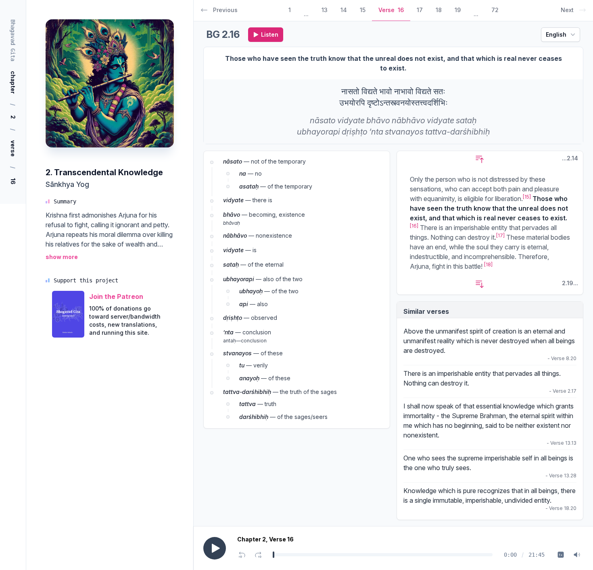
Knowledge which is (433, 491)
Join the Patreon (116, 296)
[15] (527, 197)
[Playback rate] (561, 555)
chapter (13, 82)
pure (469, 491)
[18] (488, 264)
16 (13, 181)
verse (13, 148)
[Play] (214, 548)
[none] (323, 120)
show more (62, 256)
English (556, 34)
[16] (414, 226)
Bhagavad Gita (13, 40)
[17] (500, 235)
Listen (269, 34)
